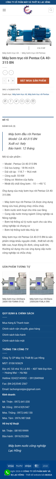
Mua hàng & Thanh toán (15, 322)
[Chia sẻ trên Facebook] (10, 101)
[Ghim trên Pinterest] (27, 101)
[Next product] (5, 72)
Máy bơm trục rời (10, 53)
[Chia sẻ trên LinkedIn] (33, 101)
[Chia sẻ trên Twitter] (16, 101)
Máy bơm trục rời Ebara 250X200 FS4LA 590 (41, 300)
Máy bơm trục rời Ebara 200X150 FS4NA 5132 (13, 300)
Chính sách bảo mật (13, 340)
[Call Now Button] (7, 472)
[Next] (53, 289)
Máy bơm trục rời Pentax (33, 53)
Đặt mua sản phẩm (33, 80)
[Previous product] (11, 72)
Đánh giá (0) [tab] (8, 126)
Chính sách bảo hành (14, 334)
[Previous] (2, 289)
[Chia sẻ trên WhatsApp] (5, 101)
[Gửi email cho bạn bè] (22, 101)
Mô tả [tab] (5, 120)
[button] (4, 10)
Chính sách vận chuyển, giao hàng (21, 328)
